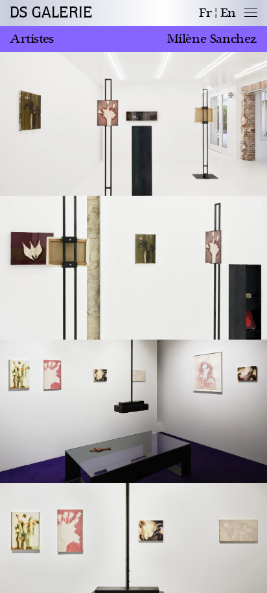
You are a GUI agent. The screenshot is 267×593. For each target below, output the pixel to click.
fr (205, 12)
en (228, 12)
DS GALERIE (51, 13)
